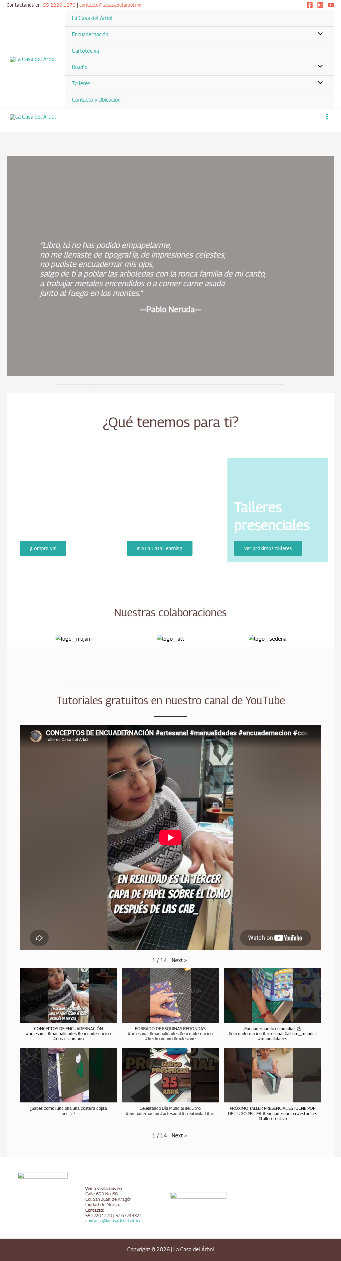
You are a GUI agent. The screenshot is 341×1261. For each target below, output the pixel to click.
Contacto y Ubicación (96, 100)
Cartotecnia (85, 51)
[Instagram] (320, 5)
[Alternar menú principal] (327, 116)
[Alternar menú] (319, 34)
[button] (13, 635)
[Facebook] (309, 5)
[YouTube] (331, 5)
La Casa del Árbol (92, 18)
